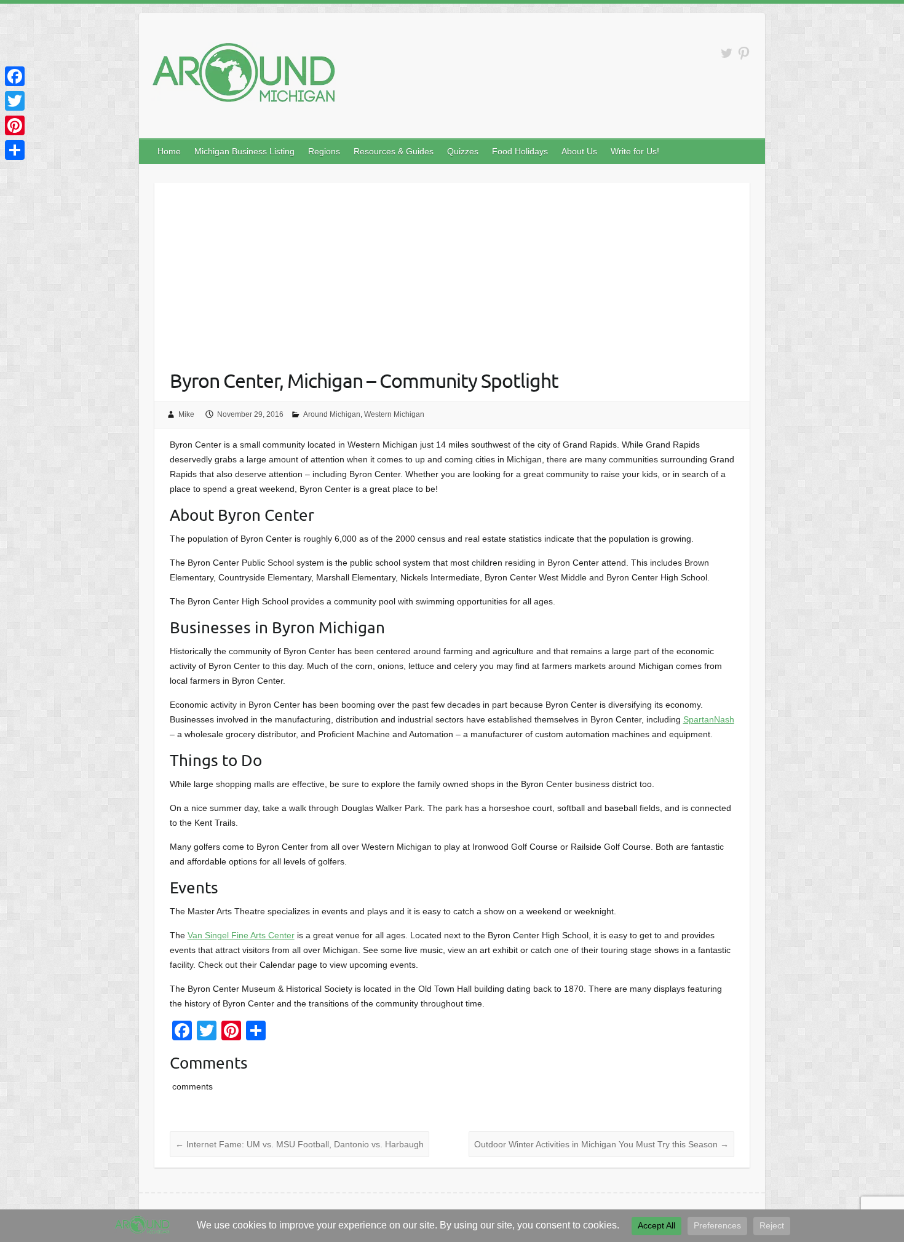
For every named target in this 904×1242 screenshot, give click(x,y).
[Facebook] (14, 76)
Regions (324, 151)
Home (169, 151)
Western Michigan (394, 414)
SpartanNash (708, 719)
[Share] (14, 150)
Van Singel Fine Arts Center (241, 935)
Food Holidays (520, 151)
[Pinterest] (14, 125)
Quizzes (462, 151)
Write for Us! (635, 151)
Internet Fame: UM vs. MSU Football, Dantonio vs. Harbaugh (299, 1144)
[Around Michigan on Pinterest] (743, 53)
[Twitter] (14, 101)
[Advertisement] (452, 269)
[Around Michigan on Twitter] (726, 53)
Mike (186, 414)
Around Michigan (331, 414)
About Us (579, 151)
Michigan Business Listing (244, 151)
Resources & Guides (394, 151)
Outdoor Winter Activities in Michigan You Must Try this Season (601, 1144)
